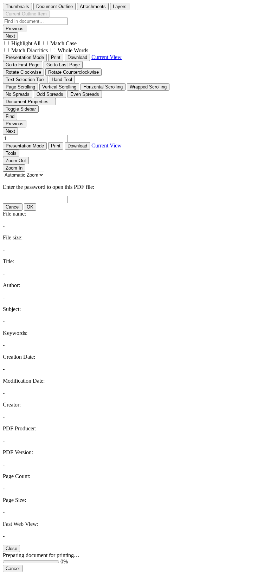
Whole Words (73, 50)
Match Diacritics (29, 50)
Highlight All (25, 43)
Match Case (63, 43)
